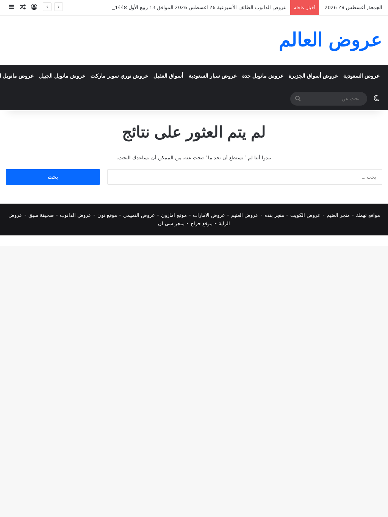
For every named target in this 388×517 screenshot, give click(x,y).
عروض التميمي (139, 215)
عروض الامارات (209, 215)
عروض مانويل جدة (262, 76)
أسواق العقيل (168, 76)
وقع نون (105, 215)
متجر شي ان (171, 223)
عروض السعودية (361, 76)
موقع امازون (174, 215)
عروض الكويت (305, 215)
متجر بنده (274, 215)
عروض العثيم (244, 215)
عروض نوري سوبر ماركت (119, 76)
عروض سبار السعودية (213, 76)
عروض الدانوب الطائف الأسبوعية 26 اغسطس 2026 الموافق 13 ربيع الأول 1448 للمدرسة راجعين (183, 7)
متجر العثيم (338, 215)
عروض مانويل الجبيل (62, 76)
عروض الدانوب (75, 215)
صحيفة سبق (41, 215)
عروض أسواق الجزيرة (313, 76)
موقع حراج (202, 223)
